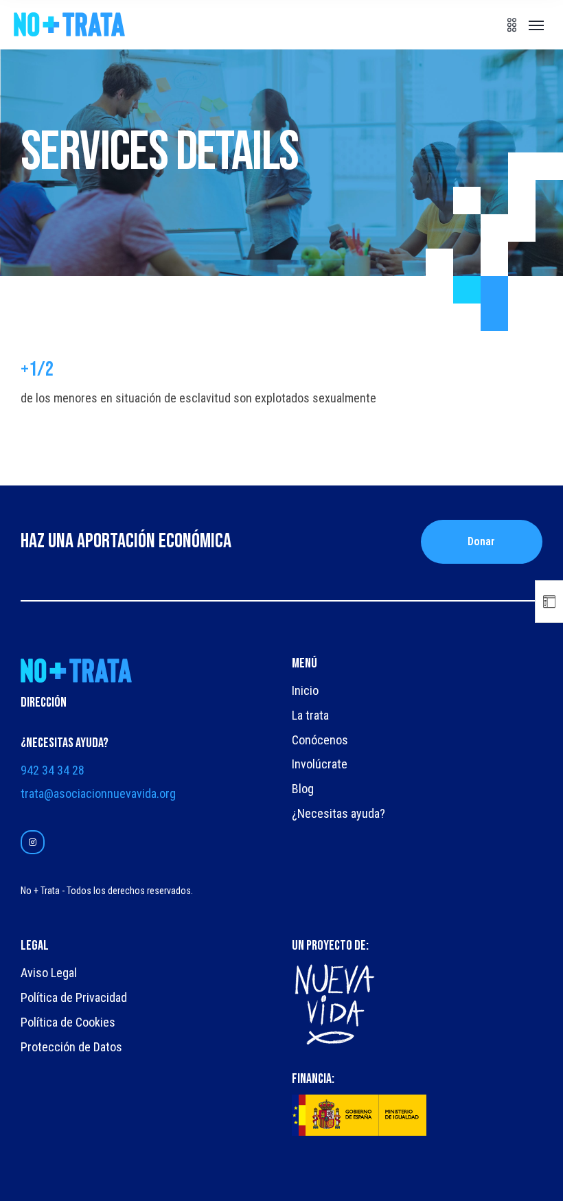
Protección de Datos (71, 1047)
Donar (481, 541)
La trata (310, 715)
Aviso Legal (49, 972)
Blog (303, 788)
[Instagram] (33, 842)
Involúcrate (319, 764)
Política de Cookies (68, 1022)
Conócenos (320, 740)
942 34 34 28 (52, 770)
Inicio (305, 690)
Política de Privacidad (74, 997)
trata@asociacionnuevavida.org (98, 793)
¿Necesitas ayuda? (338, 813)
